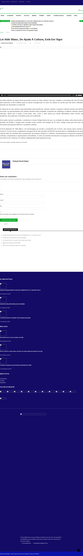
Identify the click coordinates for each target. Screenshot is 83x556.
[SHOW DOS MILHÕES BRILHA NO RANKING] (3, 302)
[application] (41, 95)
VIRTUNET (36, 554)
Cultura (8, 32)
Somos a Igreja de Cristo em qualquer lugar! (24, 30)
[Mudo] (76, 95)
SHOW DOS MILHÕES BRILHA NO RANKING (24, 23)
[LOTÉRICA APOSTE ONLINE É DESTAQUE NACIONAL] (3, 316)
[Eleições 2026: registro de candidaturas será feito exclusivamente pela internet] (45, 392)
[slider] (80, 95)
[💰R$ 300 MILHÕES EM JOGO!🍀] (24, 392)
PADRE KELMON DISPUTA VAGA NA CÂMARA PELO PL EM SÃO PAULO (32, 21)
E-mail (2, 200)
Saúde (48, 15)
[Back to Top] (78, 550)
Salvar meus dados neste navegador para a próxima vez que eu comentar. (17, 214)
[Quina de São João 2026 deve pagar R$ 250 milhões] (3, 399)
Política (26, 15)
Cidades (69, 15)
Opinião (41, 15)
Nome (2, 194)
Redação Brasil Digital (7, 43)
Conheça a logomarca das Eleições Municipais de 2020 (15, 365)
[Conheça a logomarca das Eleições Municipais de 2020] (3, 363)
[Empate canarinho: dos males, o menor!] (66, 392)
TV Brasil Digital (58, 15)
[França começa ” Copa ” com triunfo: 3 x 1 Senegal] (59, 392)
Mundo (34, 15)
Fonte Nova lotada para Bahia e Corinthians (24, 28)
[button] (80, 21)
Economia (10, 15)
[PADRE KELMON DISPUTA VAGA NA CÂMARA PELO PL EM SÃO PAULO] (3, 288)
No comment (37, 43)
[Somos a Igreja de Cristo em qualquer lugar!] (38, 392)
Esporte (18, 15)
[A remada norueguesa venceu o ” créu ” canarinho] (52, 392)
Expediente (22, 1)
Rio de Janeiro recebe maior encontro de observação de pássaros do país (21, 351)
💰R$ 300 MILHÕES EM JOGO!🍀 (21, 26)
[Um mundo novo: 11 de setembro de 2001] (3, 335)
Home (1, 32)
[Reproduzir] (2, 95)
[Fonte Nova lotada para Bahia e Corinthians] (31, 392)
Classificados (14, 1)
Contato (28, 1)
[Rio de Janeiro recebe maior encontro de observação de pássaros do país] (3, 349)
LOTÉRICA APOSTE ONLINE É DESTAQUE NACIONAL (27, 24)
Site (1, 206)
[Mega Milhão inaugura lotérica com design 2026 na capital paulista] (73, 392)
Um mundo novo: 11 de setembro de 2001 (11, 337)
